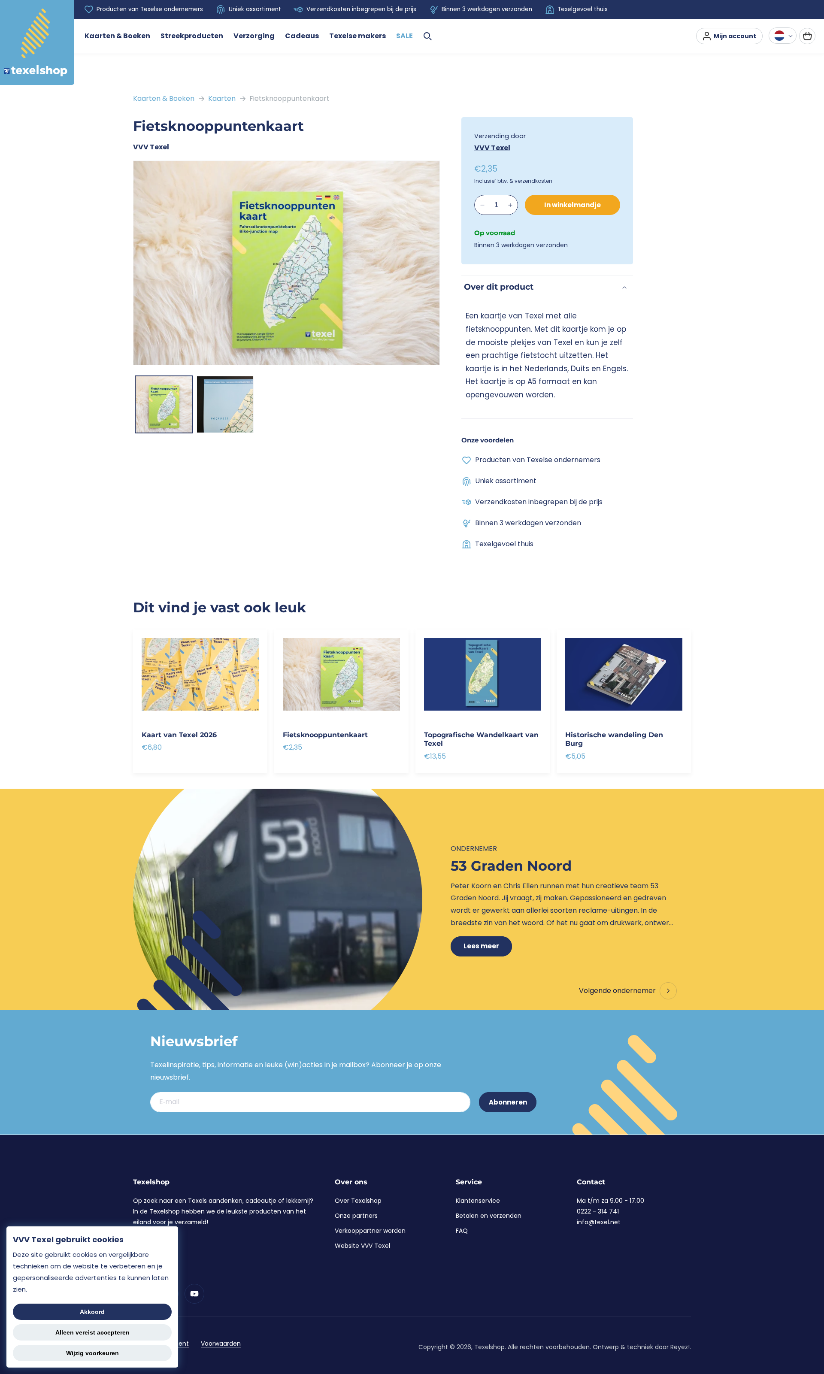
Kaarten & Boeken (117, 36)
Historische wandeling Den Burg (614, 739)
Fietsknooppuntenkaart (289, 98)
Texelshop (489, 1347)
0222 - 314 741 (598, 1211)
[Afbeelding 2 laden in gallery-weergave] (225, 404)
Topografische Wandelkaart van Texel (481, 739)
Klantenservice (478, 1200)
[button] (117, 36)
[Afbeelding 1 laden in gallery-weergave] (163, 404)
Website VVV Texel (362, 1245)
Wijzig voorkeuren (92, 1353)
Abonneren (508, 1102)
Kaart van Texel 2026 (179, 735)
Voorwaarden (221, 1343)
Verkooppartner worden (370, 1230)
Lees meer (481, 945)
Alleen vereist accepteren (92, 1332)
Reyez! (680, 1347)
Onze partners (356, 1215)
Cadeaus (302, 36)
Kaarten (222, 98)
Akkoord (92, 1311)
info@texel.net (599, 1222)
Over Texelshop (358, 1200)
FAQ (462, 1230)
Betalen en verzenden (488, 1215)
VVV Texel (151, 147)
